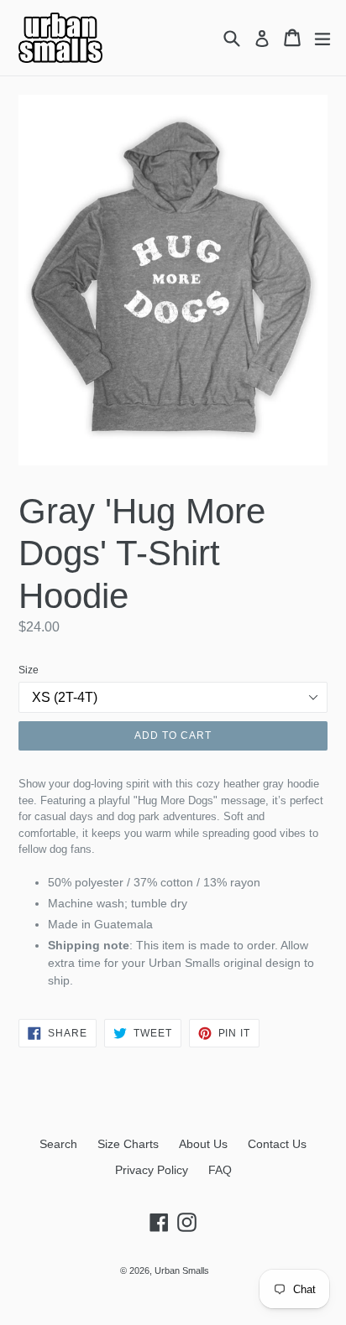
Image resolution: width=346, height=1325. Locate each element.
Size (28, 670)
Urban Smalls (182, 1270)
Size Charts (128, 1144)
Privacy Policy (151, 1170)
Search (58, 1144)
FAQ (220, 1170)
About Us (203, 1144)
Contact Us (277, 1144)
